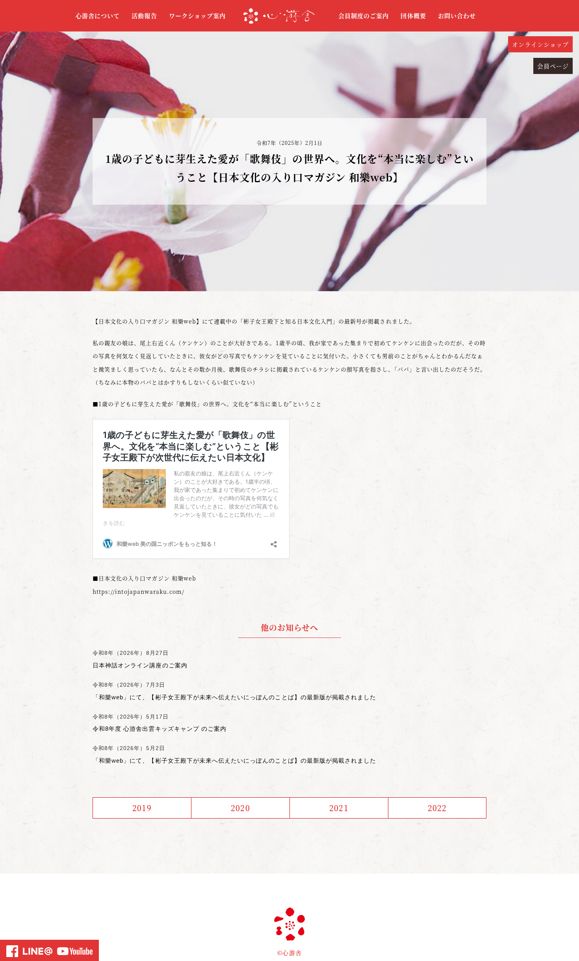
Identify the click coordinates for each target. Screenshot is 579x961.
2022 (437, 807)
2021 (338, 807)
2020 (240, 807)
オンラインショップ (540, 44)
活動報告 (144, 16)
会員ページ (553, 66)
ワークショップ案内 (197, 16)
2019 (141, 807)
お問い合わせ (457, 16)
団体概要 (413, 16)
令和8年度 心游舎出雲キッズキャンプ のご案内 (159, 728)
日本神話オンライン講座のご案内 (140, 665)
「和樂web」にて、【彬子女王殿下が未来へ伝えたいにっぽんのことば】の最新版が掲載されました (234, 697)
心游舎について (98, 16)
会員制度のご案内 (363, 16)
